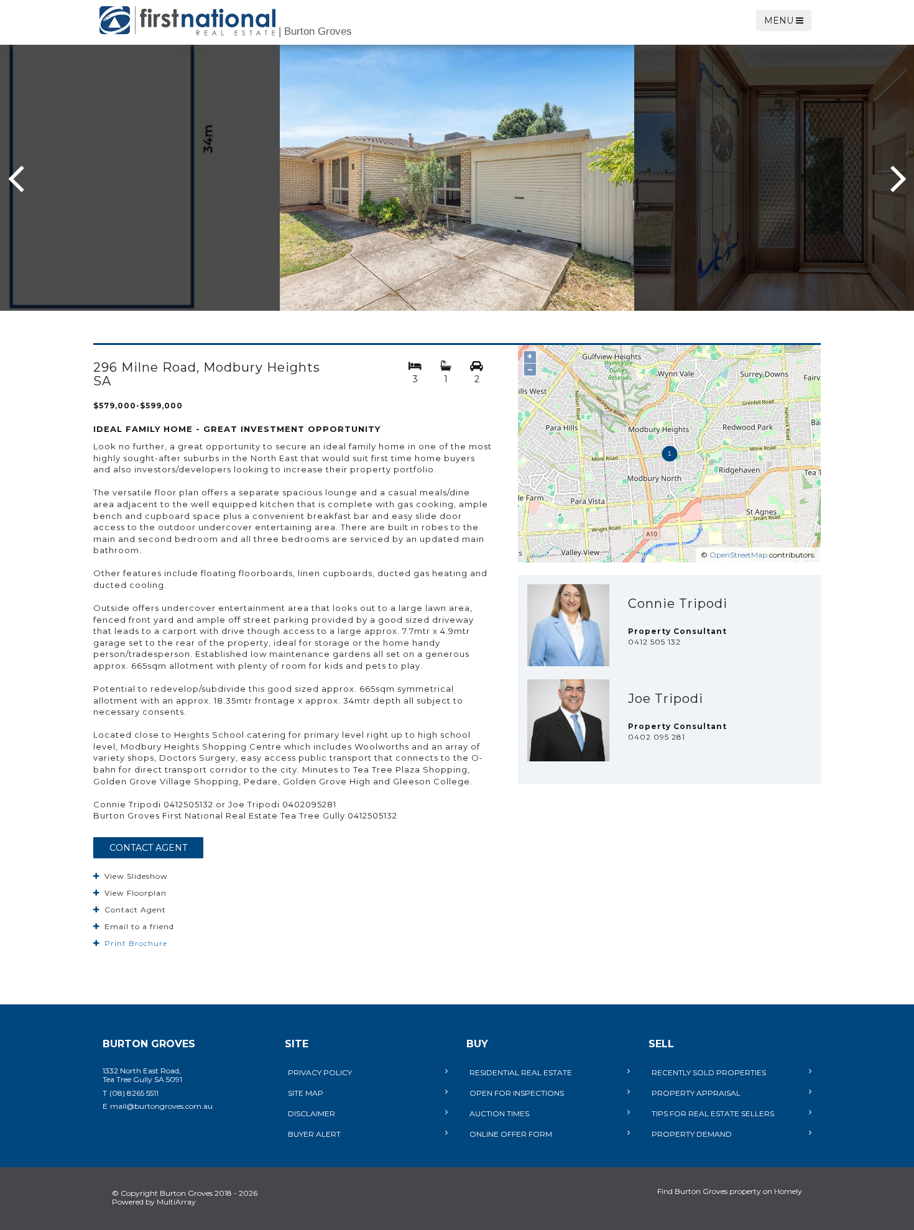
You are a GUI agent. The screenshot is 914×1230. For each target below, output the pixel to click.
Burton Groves (315, 31)
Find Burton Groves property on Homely (729, 1191)
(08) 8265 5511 (134, 1093)
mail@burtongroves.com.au (161, 1106)
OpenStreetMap (738, 554)
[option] (457, 178)
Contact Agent (148, 847)
